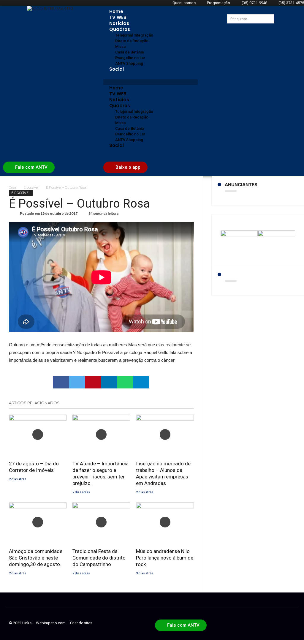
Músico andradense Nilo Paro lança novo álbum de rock (164, 557)
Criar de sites (81, 623)
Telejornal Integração (134, 35)
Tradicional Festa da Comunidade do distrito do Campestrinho (99, 557)
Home (116, 11)
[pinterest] (93, 382)
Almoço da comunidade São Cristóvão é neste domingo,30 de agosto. (35, 557)
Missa (120, 46)
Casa (12, 187)
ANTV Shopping (129, 63)
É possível (31, 187)
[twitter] (77, 382)
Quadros (119, 29)
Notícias (119, 23)
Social (116, 69)
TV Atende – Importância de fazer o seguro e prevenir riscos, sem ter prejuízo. (100, 473)
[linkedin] (109, 382)
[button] (150, 82)
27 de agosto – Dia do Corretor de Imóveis (34, 467)
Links (26, 623)
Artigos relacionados (34, 402)
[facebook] (61, 382)
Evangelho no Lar (130, 58)
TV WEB (117, 17)
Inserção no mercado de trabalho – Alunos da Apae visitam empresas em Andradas (163, 473)
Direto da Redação (131, 41)
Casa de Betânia (129, 52)
